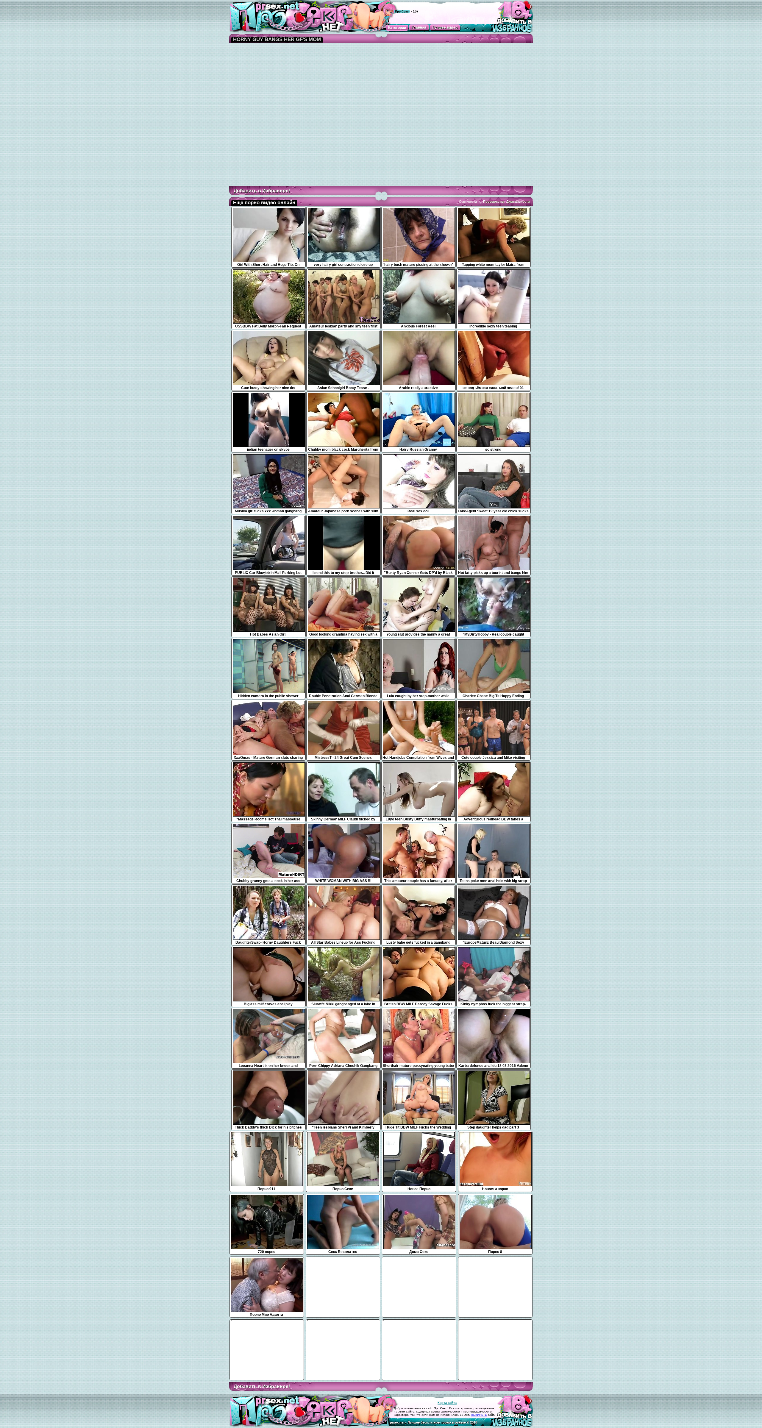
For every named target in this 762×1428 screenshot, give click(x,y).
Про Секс (402, 11)
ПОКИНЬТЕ (479, 1414)
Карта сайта (447, 1402)
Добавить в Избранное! (262, 190)
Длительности (518, 201)
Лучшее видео (444, 27)
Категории (397, 28)
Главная (419, 27)
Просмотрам (493, 201)
